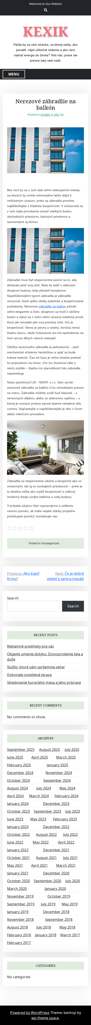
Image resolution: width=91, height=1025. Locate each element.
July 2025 (72, 749)
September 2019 (20, 904)
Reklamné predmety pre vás (30, 646)
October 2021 (18, 857)
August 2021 (46, 857)
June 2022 (15, 842)
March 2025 (66, 757)
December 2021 (56, 850)
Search (13, 598)
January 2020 (55, 888)
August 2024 (17, 788)
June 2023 (15, 819)
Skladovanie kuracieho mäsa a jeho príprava (44, 682)
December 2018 (56, 911)
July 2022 (70, 834)
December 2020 (56, 873)
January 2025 (57, 765)
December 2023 (56, 803)
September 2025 (20, 749)
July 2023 (72, 811)
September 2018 (58, 919)
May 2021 (15, 865)
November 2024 (59, 772)
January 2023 (17, 826)
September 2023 (47, 811)
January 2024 (17, 803)
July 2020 (72, 880)
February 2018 (19, 935)
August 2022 (46, 834)
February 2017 (19, 942)
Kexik (45, 31)
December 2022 (56, 826)
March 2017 (70, 935)
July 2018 (43, 927)
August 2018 (17, 927)
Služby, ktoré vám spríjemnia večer (36, 667)
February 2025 (19, 765)
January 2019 (17, 911)
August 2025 (49, 749)
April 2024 (15, 795)
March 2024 (39, 795)
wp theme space (45, 1018)
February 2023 (65, 819)
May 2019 (70, 904)
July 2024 (43, 788)
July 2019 (48, 904)
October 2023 (18, 811)
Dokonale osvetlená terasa (29, 674)
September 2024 (57, 780)
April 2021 (39, 865)
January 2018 (45, 935)
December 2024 (20, 772)
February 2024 (66, 795)
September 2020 (47, 880)
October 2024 (18, 780)
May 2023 (38, 819)
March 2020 (17, 888)
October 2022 (18, 834)
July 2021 (70, 857)
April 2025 (39, 757)
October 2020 (18, 880)
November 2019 (20, 896)
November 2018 (20, 919)
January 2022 (17, 850)
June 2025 (15, 757)
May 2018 (67, 927)
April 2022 (66, 842)
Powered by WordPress (29, 1012)
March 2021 (66, 865)
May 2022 (41, 842)
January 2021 (17, 873)
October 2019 (58, 896)
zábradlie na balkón (52, 306)
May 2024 (67, 788)
